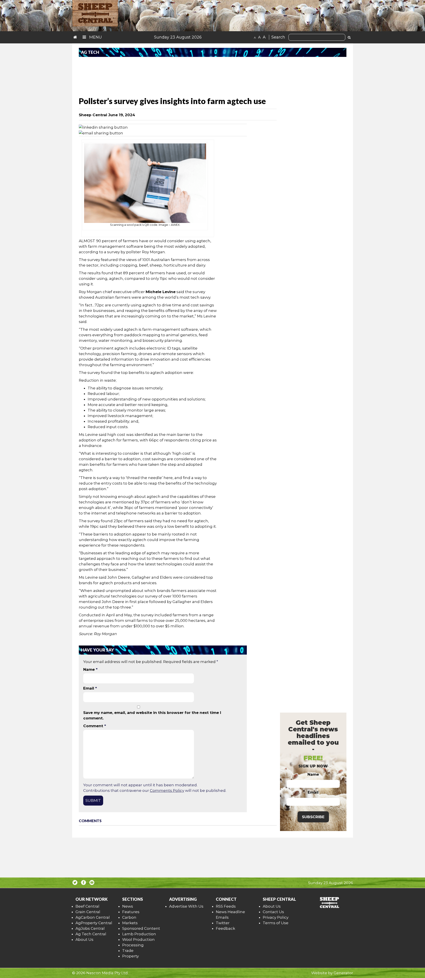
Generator (343, 973)
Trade (127, 950)
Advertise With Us (186, 906)
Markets (130, 923)
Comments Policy (167, 790)
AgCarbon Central (92, 917)
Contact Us (273, 912)
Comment (94, 726)
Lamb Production (139, 934)
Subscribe (313, 817)
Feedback (225, 928)
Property (130, 956)
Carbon (129, 917)
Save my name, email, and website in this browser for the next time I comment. (152, 715)
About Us (84, 939)
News (127, 906)
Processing (133, 945)
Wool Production (138, 939)
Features (130, 912)
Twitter (223, 923)
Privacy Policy (275, 917)
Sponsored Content (141, 928)
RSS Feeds (226, 906)
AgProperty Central (93, 923)
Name (90, 669)
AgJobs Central (90, 928)
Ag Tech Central (90, 934)
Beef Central (87, 906)
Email (90, 688)
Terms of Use (275, 923)
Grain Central (87, 912)
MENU (95, 37)
